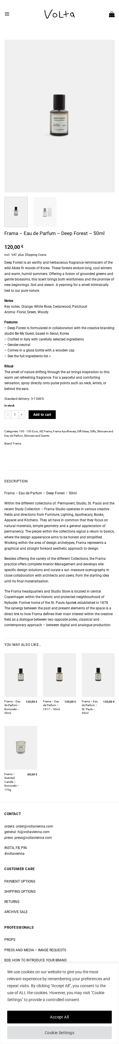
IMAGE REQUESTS (51, 950)
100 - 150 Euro (28, 431)
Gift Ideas (83, 431)
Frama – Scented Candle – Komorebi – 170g (11, 782)
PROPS (9, 940)
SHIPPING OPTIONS (20, 892)
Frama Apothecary (64, 431)
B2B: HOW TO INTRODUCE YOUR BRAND (35, 960)
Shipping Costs (36, 255)
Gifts (93, 431)
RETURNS (11, 902)
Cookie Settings (59, 1032)
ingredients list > (38, 356)
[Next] (105, 116)
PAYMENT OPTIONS (19, 881)
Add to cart (42, 415)
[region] (59, 1003)
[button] (7, 14)
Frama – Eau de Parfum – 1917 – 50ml (51, 705)
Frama (48, 431)
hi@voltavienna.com (34, 832)
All (40, 431)
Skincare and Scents (36, 435)
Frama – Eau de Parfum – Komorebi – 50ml (12, 707)
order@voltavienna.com (34, 826)
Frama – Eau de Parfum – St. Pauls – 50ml (90, 707)
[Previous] (14, 116)
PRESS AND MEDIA (19, 950)
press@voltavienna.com (33, 838)
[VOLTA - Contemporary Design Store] (59, 14)
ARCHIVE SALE (16, 912)
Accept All (59, 1017)
